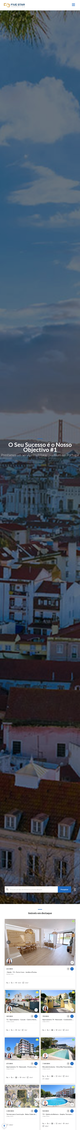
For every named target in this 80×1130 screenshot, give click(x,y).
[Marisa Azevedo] (45, 1008)
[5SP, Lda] (14, 5)
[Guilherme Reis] (45, 1056)
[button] (8, 942)
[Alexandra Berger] (9, 961)
